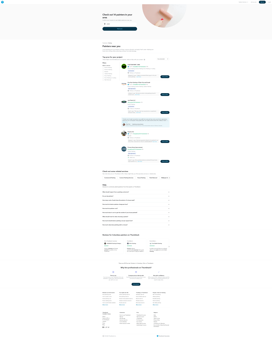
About (103, 316)
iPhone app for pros (141, 323)
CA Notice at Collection (159, 323)
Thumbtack (104, 43)
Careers (104, 321)
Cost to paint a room (107, 296)
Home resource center (125, 323)
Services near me (123, 320)
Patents (155, 321)
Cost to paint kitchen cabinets (109, 302)
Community (139, 318)
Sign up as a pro (140, 316)
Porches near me (122, 302)
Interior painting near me (124, 294)
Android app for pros (141, 325)
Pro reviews (139, 321)
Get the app (122, 318)
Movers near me (139, 298)
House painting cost (106, 298)
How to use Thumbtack (125, 315)
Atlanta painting (156, 296)
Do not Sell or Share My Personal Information (161, 325)
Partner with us (105, 318)
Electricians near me (140, 302)
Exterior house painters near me (126, 298)
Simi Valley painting (157, 302)
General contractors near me (125, 300)
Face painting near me (124, 296)
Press (103, 323)
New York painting (157, 294)
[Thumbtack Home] (2, 2)
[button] (130, 66)
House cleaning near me (141, 296)
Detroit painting (156, 300)
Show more (105, 304)
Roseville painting (156, 298)
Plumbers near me (139, 300)
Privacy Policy (157, 320)
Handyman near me (140, 294)
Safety (155, 316)
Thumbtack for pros (141, 315)
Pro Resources (140, 320)
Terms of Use (157, 318)
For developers (105, 319)
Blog (103, 324)
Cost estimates (123, 321)
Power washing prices (106, 300)
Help (155, 315)
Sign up (121, 316)
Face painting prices (106, 294)
